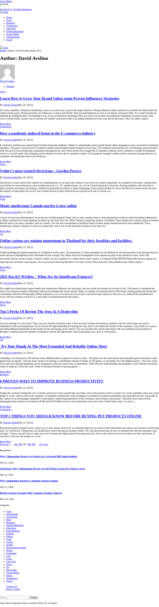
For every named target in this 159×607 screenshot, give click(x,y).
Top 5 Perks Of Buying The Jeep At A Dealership (39, 311)
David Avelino (7, 81)
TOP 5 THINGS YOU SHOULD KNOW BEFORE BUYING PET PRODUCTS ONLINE (71, 416)
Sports (9, 575)
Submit (34, 597)
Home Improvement (16, 547)
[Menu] (1, 45)
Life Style (11, 28)
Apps (8, 511)
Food (2, 199)
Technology (12, 26)
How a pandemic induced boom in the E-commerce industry (47, 133)
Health (9, 545)
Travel (9, 39)
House (9, 550)
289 (33, 444)
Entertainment (13, 37)
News (9, 20)
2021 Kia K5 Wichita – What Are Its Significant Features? (46, 277)
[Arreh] (4, 12)
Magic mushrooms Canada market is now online (38, 206)
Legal (9, 559)
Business (10, 23)
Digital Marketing (15, 31)
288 (29, 444)
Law (8, 556)
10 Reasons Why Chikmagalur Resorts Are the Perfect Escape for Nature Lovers (42, 468)
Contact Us (11, 586)
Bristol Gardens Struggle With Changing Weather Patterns (31, 493)
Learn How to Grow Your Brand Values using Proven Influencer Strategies (59, 98)
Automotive (12, 517)
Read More (5, 124)
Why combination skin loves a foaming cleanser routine (29, 480)
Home (9, 17)
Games (9, 542)
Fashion (10, 533)
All (1, 234)
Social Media (12, 34)
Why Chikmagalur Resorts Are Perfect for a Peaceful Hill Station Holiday (38, 456)
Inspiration (11, 553)
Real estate (11, 570)
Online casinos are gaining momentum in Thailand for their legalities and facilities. (66, 241)
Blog (8, 519)
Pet (7, 567)
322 (41, 444)
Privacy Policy (13, 589)
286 (20, 444)
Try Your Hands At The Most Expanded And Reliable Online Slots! (53, 346)
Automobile (12, 514)
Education (11, 528)
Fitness (9, 536)
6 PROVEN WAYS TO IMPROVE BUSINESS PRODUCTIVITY (51, 381)
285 (16, 444)
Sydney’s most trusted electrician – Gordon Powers (40, 171)
